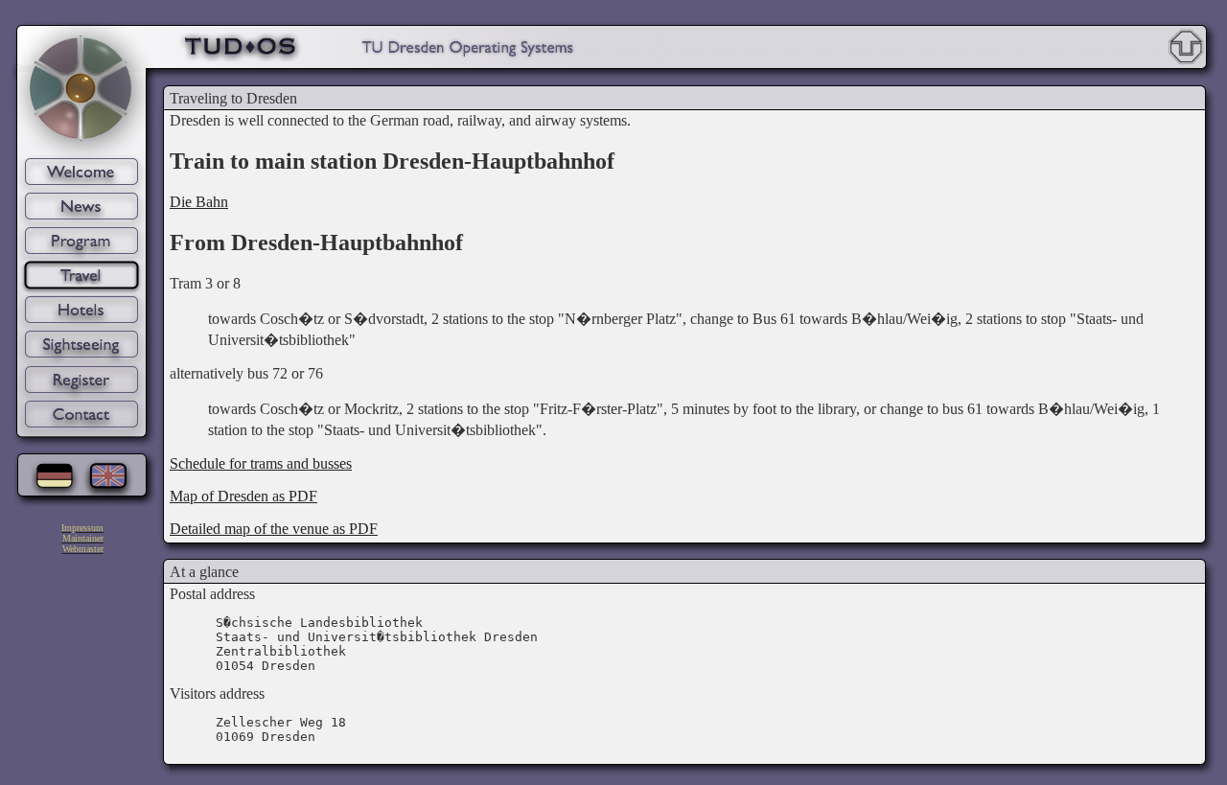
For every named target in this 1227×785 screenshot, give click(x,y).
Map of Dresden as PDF (243, 496)
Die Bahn (199, 202)
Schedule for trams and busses (261, 463)
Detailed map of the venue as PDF (274, 528)
